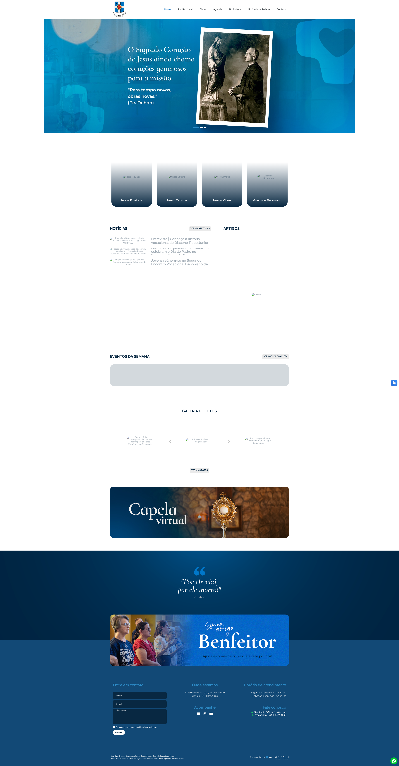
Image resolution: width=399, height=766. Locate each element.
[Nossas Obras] (222, 149)
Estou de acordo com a (136, 727)
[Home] (167, 1)
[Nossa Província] (131, 149)
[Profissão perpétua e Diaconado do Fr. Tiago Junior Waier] (258, 420)
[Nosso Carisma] (177, 149)
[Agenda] (218, 1)
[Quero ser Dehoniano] (267, 149)
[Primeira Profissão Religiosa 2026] (199, 420)
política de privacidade (146, 727)
